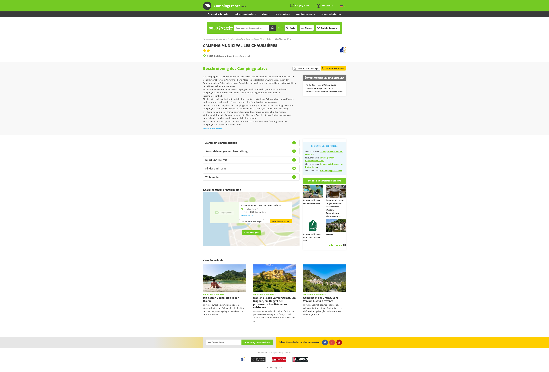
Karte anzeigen (251, 232)
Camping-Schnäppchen (331, 14)
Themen (265, 14)
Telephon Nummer (281, 221)
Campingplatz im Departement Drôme (320, 159)
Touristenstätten (282, 14)
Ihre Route (245, 215)
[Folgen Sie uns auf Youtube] (339, 342)
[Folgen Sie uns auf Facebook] (325, 342)
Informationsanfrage (308, 68)
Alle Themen (335, 245)
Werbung (279, 353)
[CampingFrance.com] (274, 5)
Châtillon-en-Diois (258, 212)
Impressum (262, 353)
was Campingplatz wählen (331, 170)
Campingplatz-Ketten (305, 14)
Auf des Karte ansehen (212, 128)
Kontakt (288, 353)
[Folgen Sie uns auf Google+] (332, 342)
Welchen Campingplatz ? (245, 14)
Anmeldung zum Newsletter (257, 342)
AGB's (271, 353)
